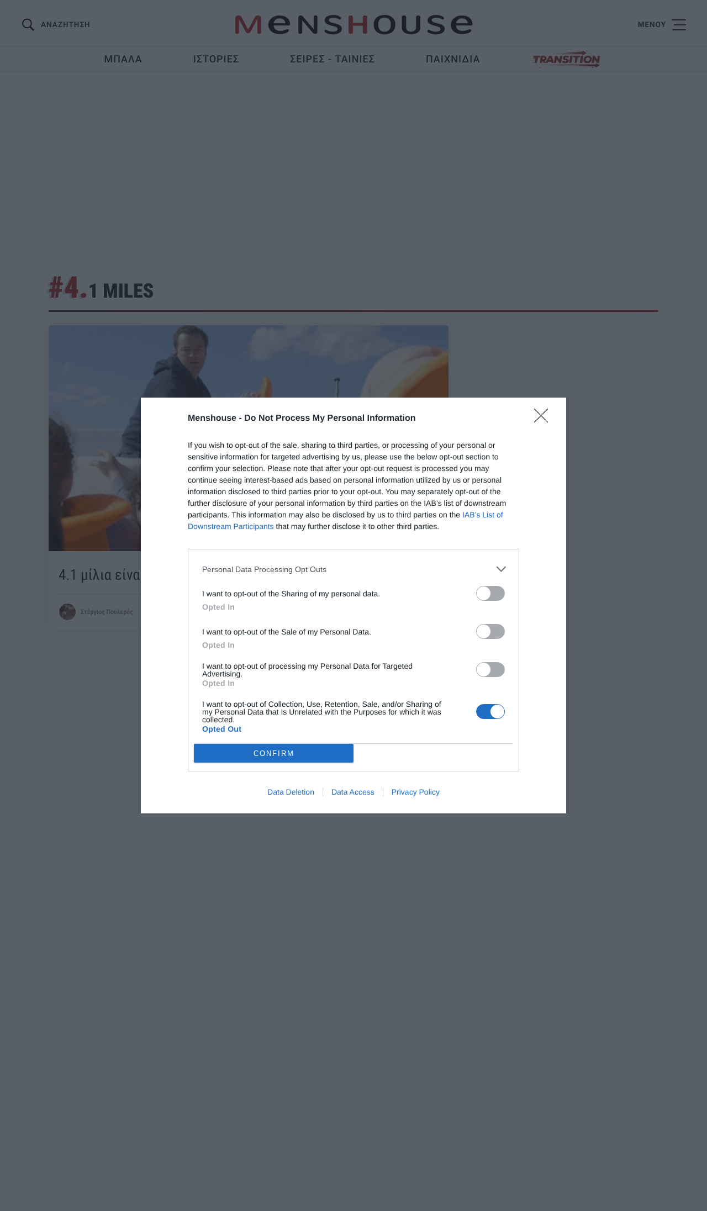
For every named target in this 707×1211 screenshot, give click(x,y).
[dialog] (353, 605)
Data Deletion (290, 791)
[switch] (490, 593)
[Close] (544, 419)
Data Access (352, 791)
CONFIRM (274, 753)
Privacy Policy (416, 791)
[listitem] (353, 569)
